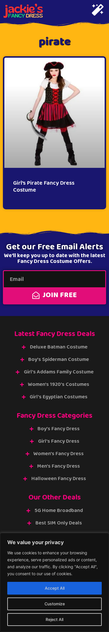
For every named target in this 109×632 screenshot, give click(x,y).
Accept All (55, 588)
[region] (54, 582)
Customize (54, 603)
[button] (98, 10)
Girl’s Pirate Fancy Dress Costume (43, 186)
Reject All (54, 619)
